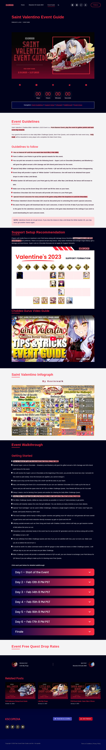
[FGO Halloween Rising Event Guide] (20, 690)
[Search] (58, 5)
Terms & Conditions (86, 743)
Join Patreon (87, 719)
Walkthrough (68, 105)
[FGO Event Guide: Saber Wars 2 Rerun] (86, 690)
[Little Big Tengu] (53, 690)
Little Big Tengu (43, 701)
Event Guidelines (37, 105)
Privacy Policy (97, 743)
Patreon (95, 5)
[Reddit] (69, 85)
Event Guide (26, 22)
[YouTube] (76, 5)
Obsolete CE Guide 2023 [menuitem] (36, 5)
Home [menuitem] (23, 5)
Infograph (59, 105)
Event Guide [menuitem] (51, 5)
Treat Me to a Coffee (63, 719)
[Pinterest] (53, 85)
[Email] (86, 85)
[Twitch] (81, 5)
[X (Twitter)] (72, 5)
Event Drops (78, 105)
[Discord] (85, 5)
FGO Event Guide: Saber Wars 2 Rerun (83, 701)
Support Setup (49, 105)
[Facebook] (20, 85)
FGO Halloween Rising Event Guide (16, 701)
